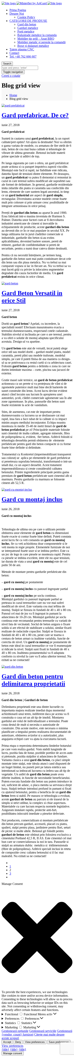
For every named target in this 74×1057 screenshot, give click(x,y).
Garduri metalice (27, 28)
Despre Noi (16, 13)
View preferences (35, 1042)
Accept (7, 1042)
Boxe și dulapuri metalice (33, 45)
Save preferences (59, 1042)
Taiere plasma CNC (21, 49)
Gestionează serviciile (42, 1031)
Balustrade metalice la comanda (37, 35)
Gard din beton (26, 24)
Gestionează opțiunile (15, 1031)
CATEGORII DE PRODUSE (28, 20)
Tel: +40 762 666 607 (23, 56)
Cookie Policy (26, 17)
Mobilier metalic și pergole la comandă (41, 42)
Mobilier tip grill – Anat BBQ (35, 38)
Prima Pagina (17, 10)
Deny (18, 1042)
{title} (5, 1049)
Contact (14, 53)
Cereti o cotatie (11, 75)
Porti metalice (25, 31)
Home (13, 95)
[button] (37, 938)
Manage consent (12, 1053)
